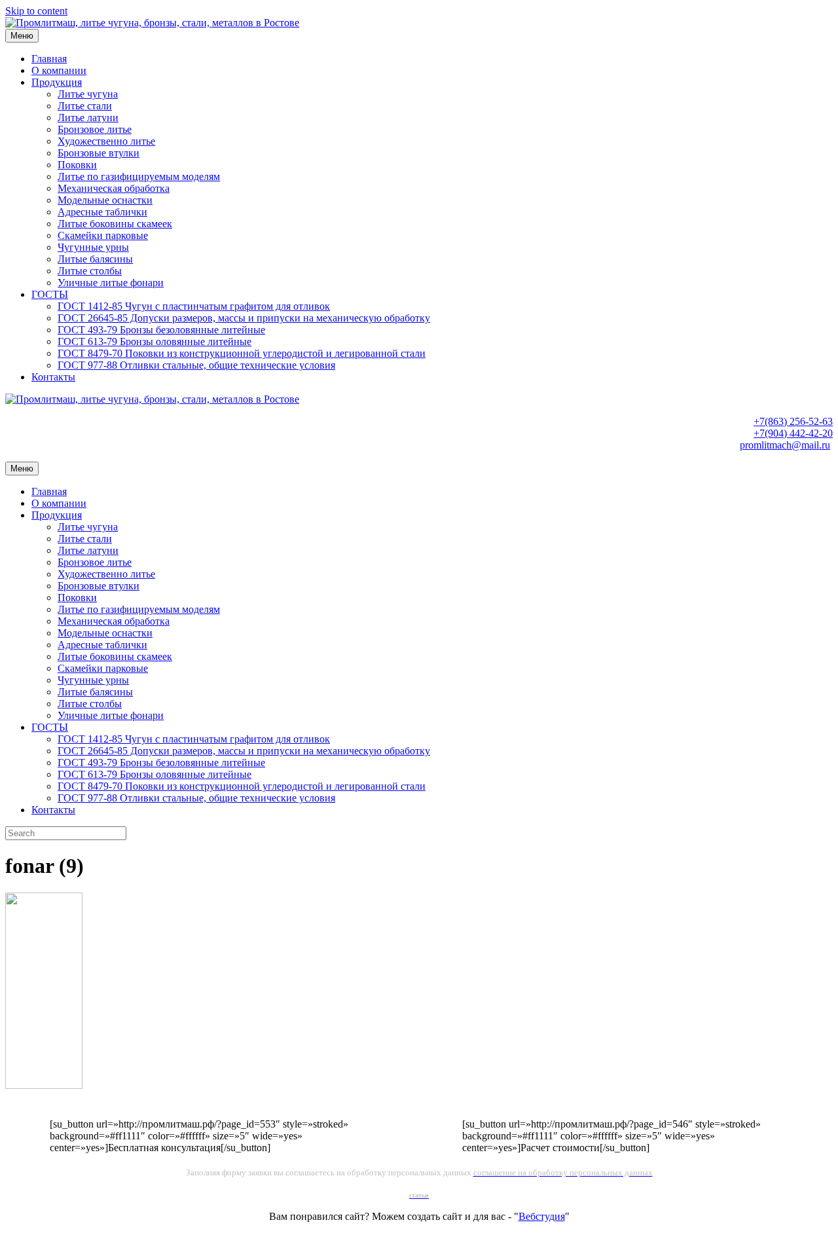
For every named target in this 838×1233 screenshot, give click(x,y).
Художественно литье (106, 141)
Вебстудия (542, 1216)
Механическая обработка (114, 188)
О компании (58, 70)
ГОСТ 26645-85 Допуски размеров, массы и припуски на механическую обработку (244, 317)
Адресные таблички (102, 211)
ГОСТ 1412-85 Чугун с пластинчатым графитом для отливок (194, 306)
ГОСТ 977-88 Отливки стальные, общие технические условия (196, 365)
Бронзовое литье (95, 129)
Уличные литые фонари (111, 282)
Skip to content (36, 10)
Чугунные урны (93, 247)
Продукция (56, 82)
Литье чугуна (88, 94)
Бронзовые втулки (98, 152)
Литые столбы (90, 270)
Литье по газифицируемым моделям (139, 176)
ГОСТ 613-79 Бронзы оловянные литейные (154, 341)
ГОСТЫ (49, 294)
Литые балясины (95, 259)
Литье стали (85, 105)
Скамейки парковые (103, 235)
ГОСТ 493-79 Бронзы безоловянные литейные (161, 329)
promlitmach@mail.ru (785, 445)
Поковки (77, 164)
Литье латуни (88, 117)
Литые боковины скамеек (115, 223)
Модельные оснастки (105, 200)
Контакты (53, 376)
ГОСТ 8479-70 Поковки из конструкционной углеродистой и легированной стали (242, 353)
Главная (49, 58)
